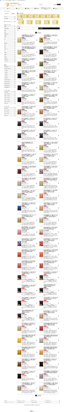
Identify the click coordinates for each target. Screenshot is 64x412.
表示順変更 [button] (41, 28)
